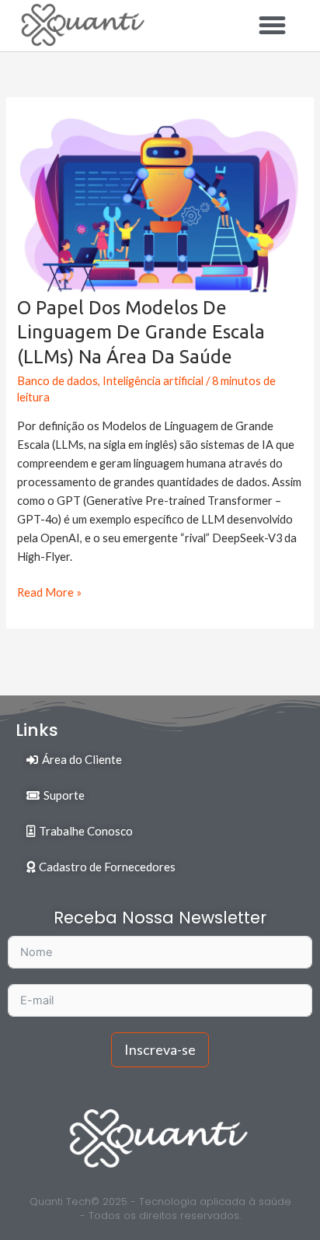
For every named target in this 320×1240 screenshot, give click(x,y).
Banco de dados (57, 380)
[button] (272, 25)
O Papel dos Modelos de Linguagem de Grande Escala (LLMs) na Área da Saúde (141, 331)
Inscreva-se (160, 1049)
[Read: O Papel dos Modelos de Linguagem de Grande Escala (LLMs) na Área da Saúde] (159, 203)
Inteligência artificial (153, 380)
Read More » (49, 591)
